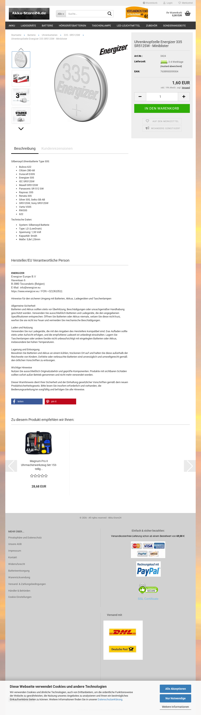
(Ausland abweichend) (171, 66)
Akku (12, 25)
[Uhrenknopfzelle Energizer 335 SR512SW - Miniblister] (81, 87)
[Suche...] (109, 13)
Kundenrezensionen (57, 148)
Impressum (14, 550)
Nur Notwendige (175, 698)
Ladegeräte (28, 25)
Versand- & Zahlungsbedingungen (27, 584)
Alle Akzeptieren (175, 688)
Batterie (47, 25)
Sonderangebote (174, 25)
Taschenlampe (101, 25)
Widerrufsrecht (16, 564)
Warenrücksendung (19, 577)
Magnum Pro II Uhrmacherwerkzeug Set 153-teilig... (39, 464)
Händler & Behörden (19, 590)
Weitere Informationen (175, 706)
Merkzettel (187, 3)
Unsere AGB (15, 544)
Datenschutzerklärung (110, 699)
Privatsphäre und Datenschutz (25, 537)
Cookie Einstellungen (19, 596)
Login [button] (169, 3)
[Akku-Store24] (29, 14)
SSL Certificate (148, 598)
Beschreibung (25, 148)
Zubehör (151, 25)
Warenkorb (151, 3)
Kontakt (12, 557)
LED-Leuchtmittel (128, 25)
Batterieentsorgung (18, 570)
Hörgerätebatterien (72, 25)
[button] (21, 129)
